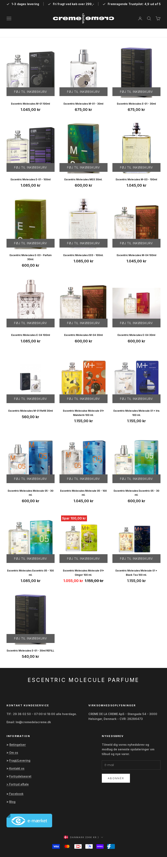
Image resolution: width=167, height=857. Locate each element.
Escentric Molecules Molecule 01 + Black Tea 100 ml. (136, 572)
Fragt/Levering (19, 760)
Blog (12, 801)
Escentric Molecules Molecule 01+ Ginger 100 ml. (83, 572)
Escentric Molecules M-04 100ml (136, 255)
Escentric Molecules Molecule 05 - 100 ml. (83, 492)
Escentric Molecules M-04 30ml (83, 335)
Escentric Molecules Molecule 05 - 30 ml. (30, 492)
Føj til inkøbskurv (30, 91)
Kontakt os (16, 768)
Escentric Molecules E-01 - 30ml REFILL (30, 650)
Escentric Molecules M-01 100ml (30, 103)
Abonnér (116, 778)
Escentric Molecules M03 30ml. (83, 179)
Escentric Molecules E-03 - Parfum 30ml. (31, 257)
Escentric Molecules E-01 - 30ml (136, 103)
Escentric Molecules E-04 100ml (30, 335)
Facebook (16, 793)
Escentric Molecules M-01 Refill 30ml (30, 410)
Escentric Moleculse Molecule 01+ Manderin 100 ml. (83, 412)
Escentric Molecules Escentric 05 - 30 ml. (136, 492)
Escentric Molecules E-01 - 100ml (31, 179)
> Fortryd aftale (18, 784)
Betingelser (17, 744)
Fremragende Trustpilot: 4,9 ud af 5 (134, 4)
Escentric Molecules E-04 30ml (136, 335)
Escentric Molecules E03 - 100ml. (83, 255)
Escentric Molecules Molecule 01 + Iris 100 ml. (136, 412)
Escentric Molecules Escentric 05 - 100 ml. (30, 572)
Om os (13, 752)
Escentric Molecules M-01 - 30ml (83, 103)
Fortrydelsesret (20, 776)
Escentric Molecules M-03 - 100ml (136, 179)
